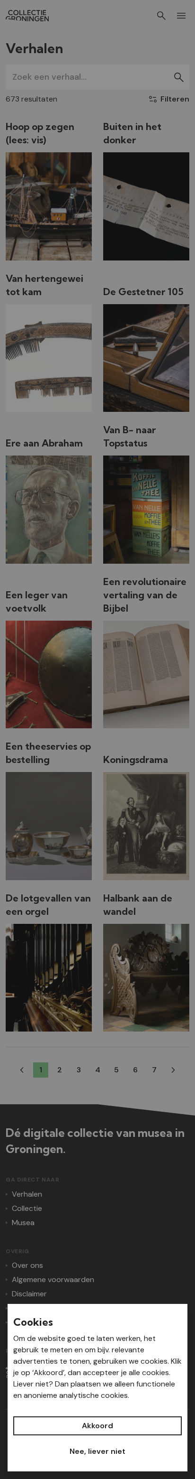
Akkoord (97, 1426)
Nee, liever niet (97, 1451)
